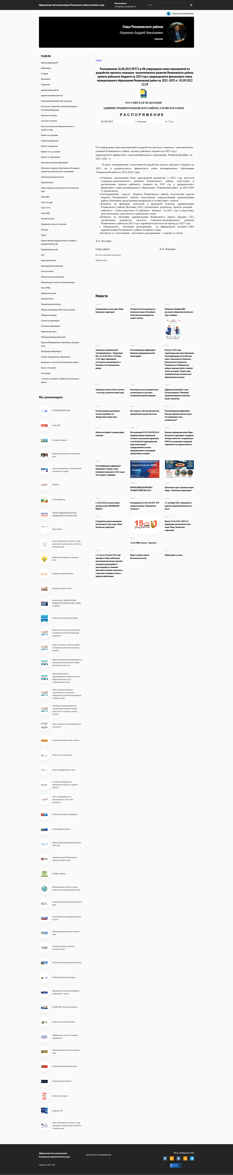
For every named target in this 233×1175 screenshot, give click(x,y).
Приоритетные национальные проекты (67, 962)
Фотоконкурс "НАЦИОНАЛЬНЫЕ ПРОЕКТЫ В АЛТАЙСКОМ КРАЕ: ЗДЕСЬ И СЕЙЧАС (66, 603)
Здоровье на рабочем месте (62, 573)
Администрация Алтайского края (64, 1066)
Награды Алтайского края (61, 588)
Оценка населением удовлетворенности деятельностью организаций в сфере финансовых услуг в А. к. (67, 662)
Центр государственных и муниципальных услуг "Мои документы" (62, 799)
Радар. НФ (56, 425)
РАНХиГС (55, 484)
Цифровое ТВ (57, 1110)
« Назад (98, 60)
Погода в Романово (59, 440)
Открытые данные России (61, 1081)
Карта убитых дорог (60, 1096)
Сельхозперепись (58, 499)
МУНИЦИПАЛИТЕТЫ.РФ (61, 410)
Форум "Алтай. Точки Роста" (62, 755)
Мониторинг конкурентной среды (65, 618)
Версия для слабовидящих (183, 13)
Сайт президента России (61, 829)
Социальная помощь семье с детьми (65, 740)
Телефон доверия (58, 873)
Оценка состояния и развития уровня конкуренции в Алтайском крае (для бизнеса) (66, 647)
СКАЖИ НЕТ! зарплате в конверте (64, 1007)
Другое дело (57, 529)
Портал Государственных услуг (63, 770)
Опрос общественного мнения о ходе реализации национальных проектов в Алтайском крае (66, 544)
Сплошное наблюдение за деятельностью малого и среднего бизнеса (65, 785)
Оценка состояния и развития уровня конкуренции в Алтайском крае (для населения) (66, 633)
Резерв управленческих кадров (64, 977)
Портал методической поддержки (65, 814)
